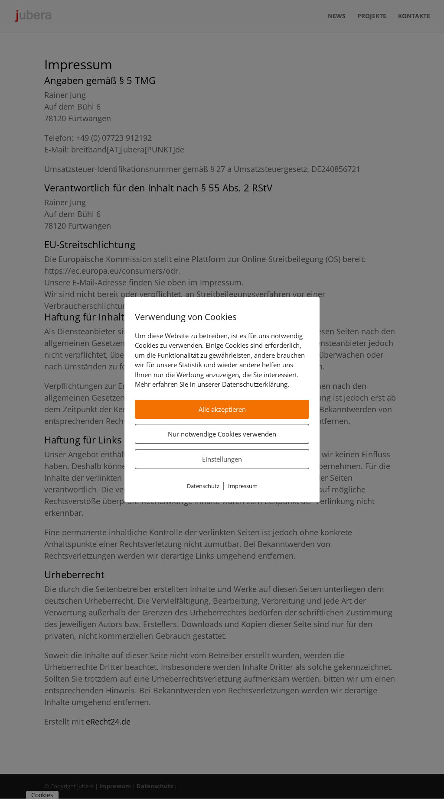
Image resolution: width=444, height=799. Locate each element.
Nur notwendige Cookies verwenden (222, 434)
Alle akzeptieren (222, 409)
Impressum (243, 486)
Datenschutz (203, 486)
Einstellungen (222, 459)
